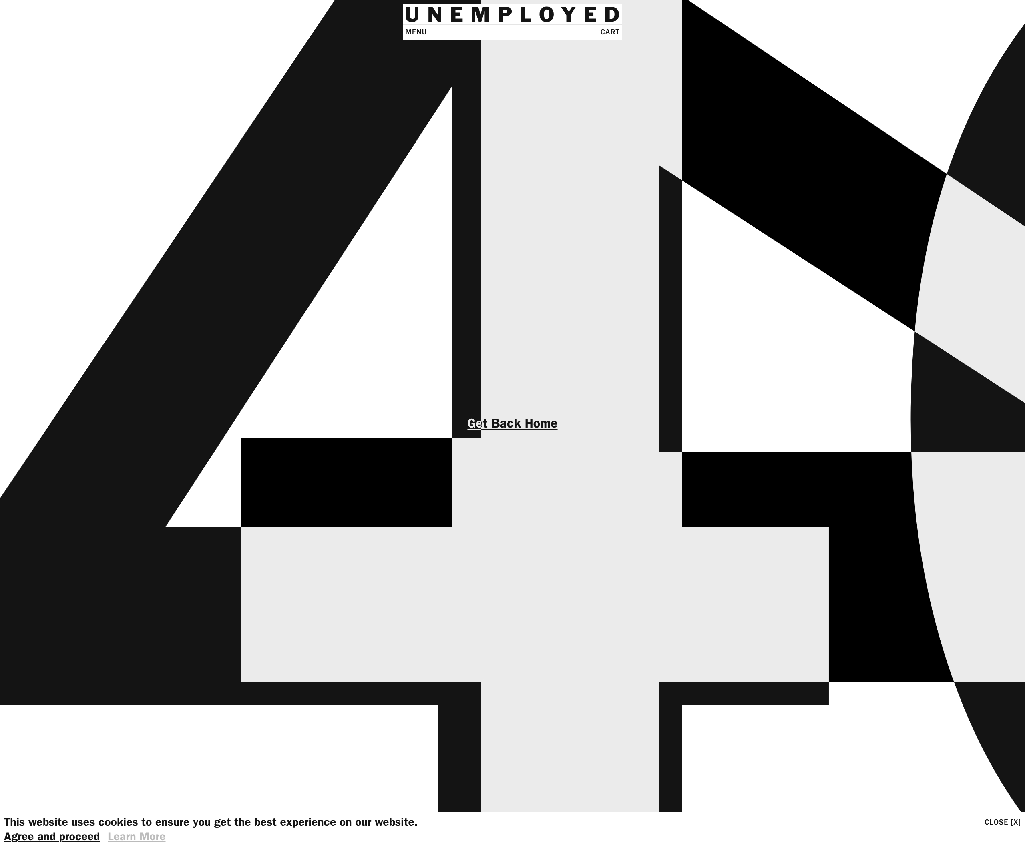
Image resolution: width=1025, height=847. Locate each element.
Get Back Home (512, 423)
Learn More (136, 837)
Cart (610, 32)
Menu (416, 32)
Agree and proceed (52, 837)
